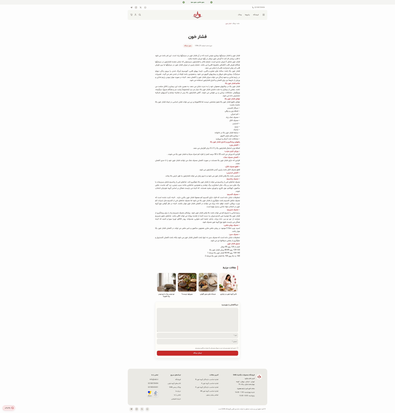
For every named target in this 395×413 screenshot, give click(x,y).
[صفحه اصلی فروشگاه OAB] (197, 15)
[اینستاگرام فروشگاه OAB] (137, 409)
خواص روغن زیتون (212, 395)
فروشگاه (178, 379)
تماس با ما (177, 395)
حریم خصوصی (176, 399)
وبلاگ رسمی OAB (175, 387)
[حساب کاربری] (135, 15)
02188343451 (153, 387)
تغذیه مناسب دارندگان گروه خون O (206, 387)
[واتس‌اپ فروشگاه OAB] (147, 409)
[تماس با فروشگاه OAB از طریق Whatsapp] (145, 7)
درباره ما (178, 391)
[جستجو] (140, 15)
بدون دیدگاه (187, 46)
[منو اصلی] (263, 15)
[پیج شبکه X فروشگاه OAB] (141, 7)
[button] (8, 408)
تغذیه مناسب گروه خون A (209, 383)
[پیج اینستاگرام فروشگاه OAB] (136, 7)
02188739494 (153, 383)
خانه (238, 24)
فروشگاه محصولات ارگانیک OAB (244, 375)
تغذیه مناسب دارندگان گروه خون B (206, 379)
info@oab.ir (154, 379)
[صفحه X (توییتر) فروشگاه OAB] (142, 409)
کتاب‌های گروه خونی (174, 383)
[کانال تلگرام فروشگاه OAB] (131, 7)
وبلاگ (234, 24)
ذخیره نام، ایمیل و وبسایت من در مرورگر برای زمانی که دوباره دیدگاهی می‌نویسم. (215, 348)
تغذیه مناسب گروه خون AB (209, 391)
